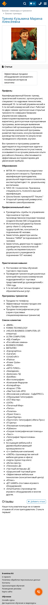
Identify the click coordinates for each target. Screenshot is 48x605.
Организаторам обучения (13, 585)
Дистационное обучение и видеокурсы (19, 603)
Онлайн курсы (8, 600)
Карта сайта (7, 591)
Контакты (6, 583)
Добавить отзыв (38, 501)
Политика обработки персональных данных (21, 580)
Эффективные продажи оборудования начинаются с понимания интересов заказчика (18, 78)
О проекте (6, 577)
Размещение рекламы (11, 588)
